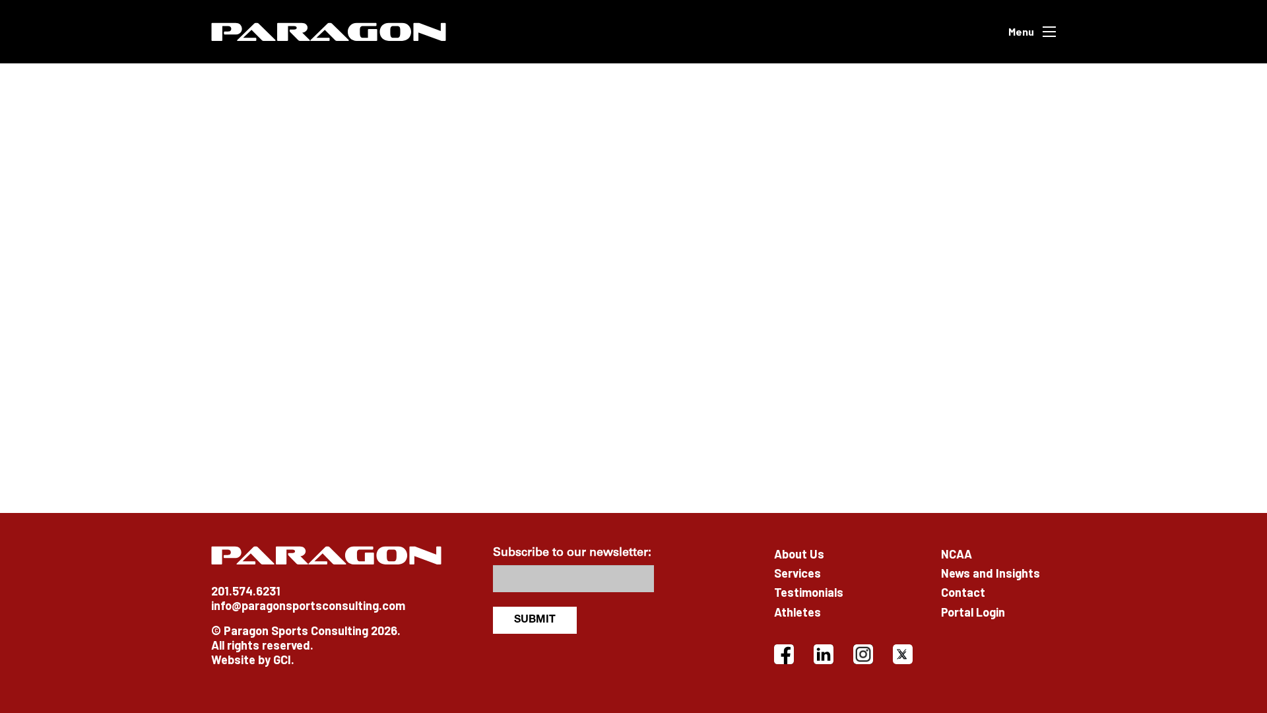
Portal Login (973, 612)
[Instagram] (863, 654)
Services (797, 573)
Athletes (797, 612)
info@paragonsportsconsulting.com (308, 605)
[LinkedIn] (823, 654)
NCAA (956, 554)
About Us (799, 554)
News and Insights (990, 573)
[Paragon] (328, 32)
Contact (963, 592)
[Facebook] (784, 654)
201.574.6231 (245, 591)
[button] (1032, 31)
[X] (903, 654)
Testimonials (808, 592)
